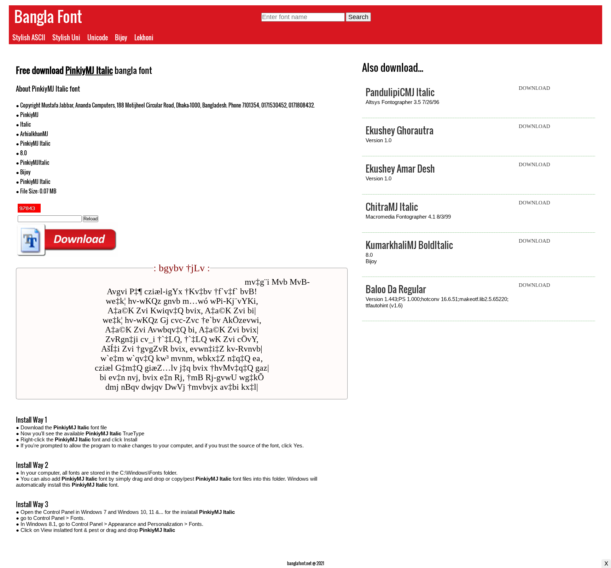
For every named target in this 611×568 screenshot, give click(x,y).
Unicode (97, 37)
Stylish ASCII (28, 37)
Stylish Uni (66, 37)
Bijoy (121, 37)
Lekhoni (143, 37)
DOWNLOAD (534, 88)
